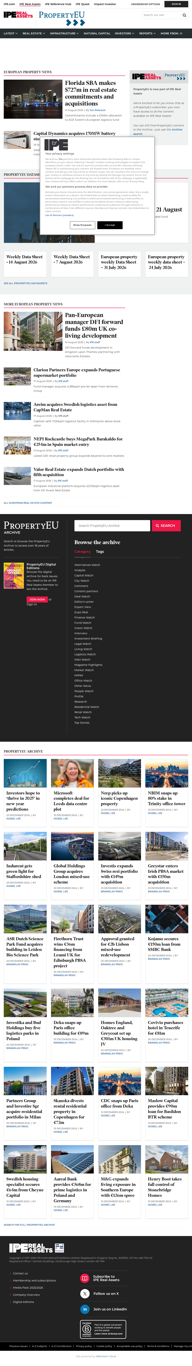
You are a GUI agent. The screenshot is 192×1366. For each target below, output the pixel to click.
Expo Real (81, 612)
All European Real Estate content (28, 502)
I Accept (110, 225)
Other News (82, 686)
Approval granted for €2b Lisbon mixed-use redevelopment (117, 947)
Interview (80, 633)
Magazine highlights (88, 665)
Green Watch (83, 628)
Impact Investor (105, 4)
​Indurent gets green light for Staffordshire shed (23, 871)
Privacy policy (84, 1346)
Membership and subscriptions (34, 1280)
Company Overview (26, 1295)
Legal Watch (82, 644)
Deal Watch (82, 596)
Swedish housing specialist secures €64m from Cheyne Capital (25, 1187)
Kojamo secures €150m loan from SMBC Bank (164, 944)
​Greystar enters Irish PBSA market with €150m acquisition (166, 874)
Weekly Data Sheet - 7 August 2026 (72, 259)
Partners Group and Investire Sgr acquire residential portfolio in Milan (24, 1109)
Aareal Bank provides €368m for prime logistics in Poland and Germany (72, 1189)
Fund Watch (82, 622)
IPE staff (95, 342)
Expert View (82, 607)
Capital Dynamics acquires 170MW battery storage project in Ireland (75, 136)
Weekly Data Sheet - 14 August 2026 (24, 259)
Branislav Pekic (112, 891)
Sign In (176, 4)
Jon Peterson (98, 110)
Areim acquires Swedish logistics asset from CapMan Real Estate (75, 407)
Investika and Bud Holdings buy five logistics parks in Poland (23, 1030)
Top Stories (81, 722)
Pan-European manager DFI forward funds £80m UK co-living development (94, 325)
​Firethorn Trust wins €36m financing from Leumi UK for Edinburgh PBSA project (70, 952)
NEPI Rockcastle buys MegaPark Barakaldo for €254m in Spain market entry (78, 441)
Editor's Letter (84, 601)
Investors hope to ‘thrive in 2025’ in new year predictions (23, 801)
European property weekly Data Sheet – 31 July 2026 (119, 262)
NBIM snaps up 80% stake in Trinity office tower (166, 798)
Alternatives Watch (87, 565)
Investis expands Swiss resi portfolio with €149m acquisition (119, 874)
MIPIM (78, 675)
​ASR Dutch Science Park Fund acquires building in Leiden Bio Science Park (25, 947)
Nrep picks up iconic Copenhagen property (119, 798)
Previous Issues (18, 1346)
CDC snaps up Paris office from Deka (119, 1103)
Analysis (79, 570)
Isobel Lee (13, 818)
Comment (81, 586)
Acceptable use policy (129, 1346)
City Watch (81, 580)
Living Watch (83, 649)
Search (184, 14)
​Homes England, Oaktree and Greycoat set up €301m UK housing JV (119, 1033)
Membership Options (145, 4)
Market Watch (84, 670)
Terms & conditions (158, 1346)
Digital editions (23, 1302)
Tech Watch (82, 717)
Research (80, 701)
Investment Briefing (88, 638)
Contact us (20, 1273)
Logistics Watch (85, 654)
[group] (170, 34)
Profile (78, 696)
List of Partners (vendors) (59, 215)
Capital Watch (83, 575)
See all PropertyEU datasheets (25, 283)
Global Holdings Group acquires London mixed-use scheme (72, 874)
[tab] (82, 553)
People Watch (84, 691)
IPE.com (9, 4)
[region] (97, 186)
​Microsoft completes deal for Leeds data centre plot (71, 801)
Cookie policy (104, 1346)
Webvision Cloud (106, 1356)
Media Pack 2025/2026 (28, 1287)
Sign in (32, 604)
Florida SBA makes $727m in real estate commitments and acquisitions (91, 93)
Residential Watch (86, 707)
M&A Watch (82, 659)
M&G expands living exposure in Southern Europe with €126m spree (118, 1187)
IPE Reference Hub (58, 4)
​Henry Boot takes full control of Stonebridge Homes (165, 1187)
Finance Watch (84, 617)
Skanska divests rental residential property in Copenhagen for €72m (70, 1111)
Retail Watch (83, 712)
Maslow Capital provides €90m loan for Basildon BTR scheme (164, 1109)
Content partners (86, 591)
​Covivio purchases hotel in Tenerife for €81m (165, 1028)
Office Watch (83, 680)
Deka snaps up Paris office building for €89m (71, 1028)
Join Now (37, 599)
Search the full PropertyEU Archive (29, 1224)
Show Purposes (82, 225)
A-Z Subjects (39, 1346)
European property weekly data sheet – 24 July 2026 (166, 262)
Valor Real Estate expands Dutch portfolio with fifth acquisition (79, 472)
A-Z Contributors (61, 1346)
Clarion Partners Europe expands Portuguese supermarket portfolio (77, 372)
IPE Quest (82, 4)
